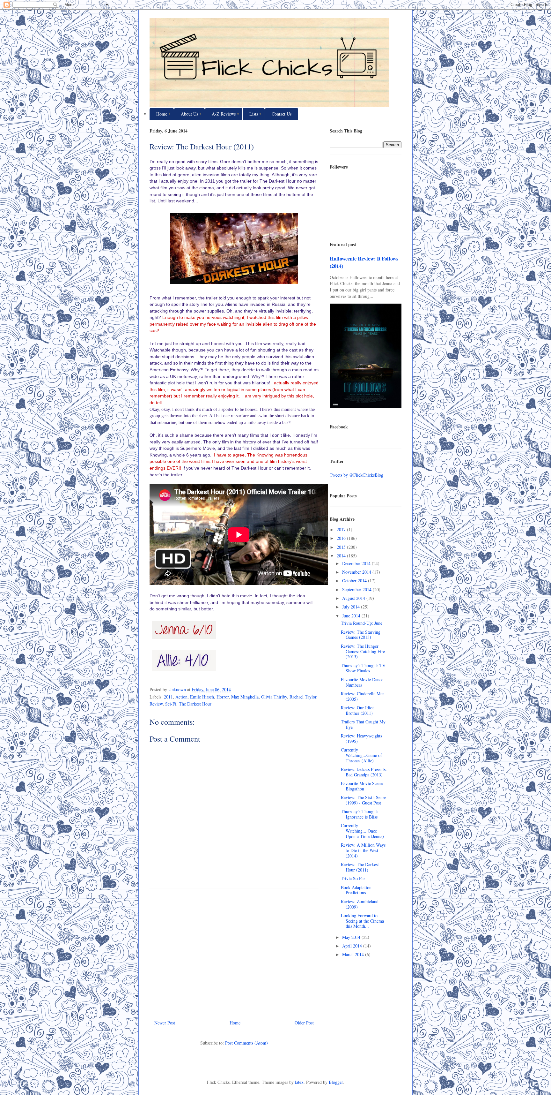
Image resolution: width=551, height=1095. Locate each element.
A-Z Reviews (224, 114)
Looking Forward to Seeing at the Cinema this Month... (362, 920)
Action (181, 697)
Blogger (336, 1082)
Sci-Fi (170, 704)
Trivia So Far (353, 878)
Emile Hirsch (202, 697)
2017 (342, 529)
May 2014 (352, 937)
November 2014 (357, 572)
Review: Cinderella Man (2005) (363, 696)
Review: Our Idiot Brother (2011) (357, 710)
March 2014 (353, 954)
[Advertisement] (234, 951)
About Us (189, 114)
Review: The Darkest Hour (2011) (360, 867)
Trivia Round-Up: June (361, 623)
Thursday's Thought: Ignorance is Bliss (359, 814)
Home (161, 114)
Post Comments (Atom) (246, 1043)
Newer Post (164, 1023)
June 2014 (352, 616)
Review (156, 704)
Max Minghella (245, 697)
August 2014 (354, 598)
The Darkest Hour (195, 704)
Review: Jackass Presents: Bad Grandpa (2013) (364, 772)
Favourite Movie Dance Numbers (362, 682)
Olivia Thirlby (274, 697)
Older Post (304, 1023)
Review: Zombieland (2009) (359, 904)
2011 (168, 697)
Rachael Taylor (303, 697)
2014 (342, 556)
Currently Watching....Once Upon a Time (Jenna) (362, 830)
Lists (253, 114)
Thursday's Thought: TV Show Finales (363, 668)
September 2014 (357, 589)
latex (299, 1082)
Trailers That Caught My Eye (363, 724)
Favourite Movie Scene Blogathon (362, 786)
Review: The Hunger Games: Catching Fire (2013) (363, 651)
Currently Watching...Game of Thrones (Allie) (361, 755)
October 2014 (355, 581)
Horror (223, 697)
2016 (342, 538)
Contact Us (281, 114)
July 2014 (351, 607)
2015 (342, 547)
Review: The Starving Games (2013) (360, 634)
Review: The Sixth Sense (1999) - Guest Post (363, 800)
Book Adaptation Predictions (356, 890)
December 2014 (357, 563)
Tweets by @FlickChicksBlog (356, 475)
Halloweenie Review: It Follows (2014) (364, 262)
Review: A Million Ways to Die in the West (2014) (363, 850)
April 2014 (352, 946)
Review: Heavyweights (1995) (361, 738)
